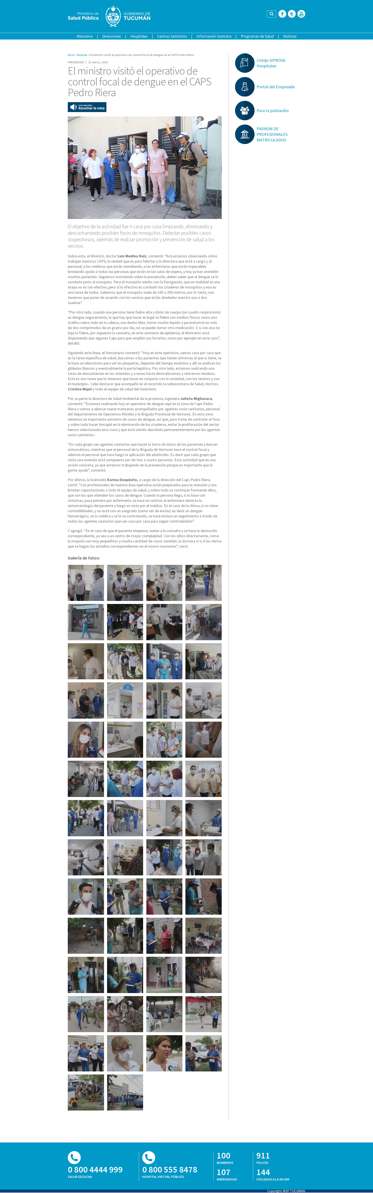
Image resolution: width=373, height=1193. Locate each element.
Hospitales (139, 36)
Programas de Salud (257, 36)
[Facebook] (282, 14)
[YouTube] (301, 14)
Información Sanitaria (213, 36)
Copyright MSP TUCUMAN (286, 1191)
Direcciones (111, 36)
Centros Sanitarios (172, 36)
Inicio (71, 55)
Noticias (290, 36)
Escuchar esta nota (87, 107)
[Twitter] (292, 14)
